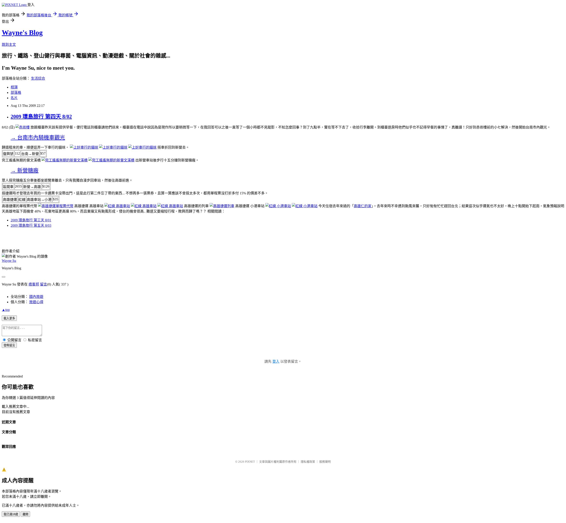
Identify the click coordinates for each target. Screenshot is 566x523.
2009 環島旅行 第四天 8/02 (41, 116)
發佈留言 (9, 345)
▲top (6, 310)
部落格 (16, 92)
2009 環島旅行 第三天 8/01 (31, 220)
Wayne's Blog (22, 32)
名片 (14, 98)
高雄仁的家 (362, 206)
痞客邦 (34, 284)
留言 (43, 284)
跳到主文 (9, 44)
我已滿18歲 (11, 514)
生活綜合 (38, 78)
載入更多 (9, 318)
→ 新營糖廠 (24, 170)
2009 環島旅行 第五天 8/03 (31, 225)
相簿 (14, 87)
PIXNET (250, 461)
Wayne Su (9, 260)
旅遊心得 (36, 302)
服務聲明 (325, 461)
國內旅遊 (36, 297)
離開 (25, 514)
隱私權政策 (308, 461)
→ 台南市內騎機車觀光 (38, 137)
